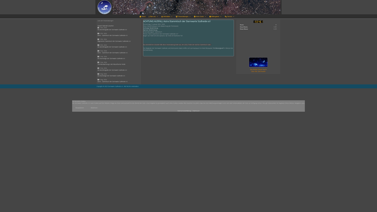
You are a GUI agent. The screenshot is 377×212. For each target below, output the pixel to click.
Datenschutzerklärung (184, 111)
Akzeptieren (79, 108)
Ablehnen (94, 108)
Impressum (196, 111)
